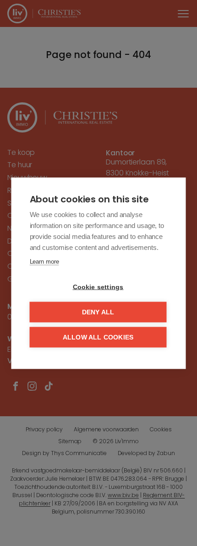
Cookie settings (98, 286)
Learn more (44, 261)
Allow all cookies (98, 337)
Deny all (98, 311)
